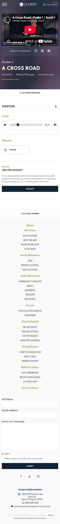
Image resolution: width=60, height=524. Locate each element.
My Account (30, 327)
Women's (30, 290)
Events (30, 305)
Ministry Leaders (30, 340)
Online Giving (30, 331)
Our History (30, 235)
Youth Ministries (30, 255)
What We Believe (30, 244)
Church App (30, 381)
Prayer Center (30, 360)
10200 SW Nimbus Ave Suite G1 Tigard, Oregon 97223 (32, 497)
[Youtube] (29, 476)
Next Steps (30, 356)
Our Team (30, 248)
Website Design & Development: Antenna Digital (30, 518)
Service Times (30, 388)
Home (30, 225)
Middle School (30, 265)
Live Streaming (30, 372)
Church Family (30, 321)
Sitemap (51, 515)
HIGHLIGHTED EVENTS (30, 310)
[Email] (48, 50)
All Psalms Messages (31, 92)
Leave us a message (13, 421)
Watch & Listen (30, 367)
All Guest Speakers (31, 213)
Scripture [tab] (8, 106)
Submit (30, 466)
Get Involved (30, 335)
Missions (30, 298)
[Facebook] (36, 50)
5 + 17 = (6, 453)
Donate (30, 189)
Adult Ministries (30, 276)
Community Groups (30, 281)
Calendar (30, 315)
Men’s (30, 285)
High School (30, 269)
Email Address (10, 410)
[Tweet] (42, 50)
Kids (30, 260)
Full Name (7, 399)
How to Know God (30, 352)
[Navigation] (4, 4)
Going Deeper (30, 346)
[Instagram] (38, 476)
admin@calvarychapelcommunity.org (32, 506)
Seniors (30, 294)
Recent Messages (30, 377)
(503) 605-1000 (31, 502)
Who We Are (30, 240)
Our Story (30, 230)
